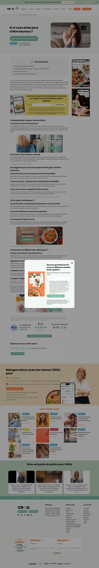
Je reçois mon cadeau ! (56, 296)
